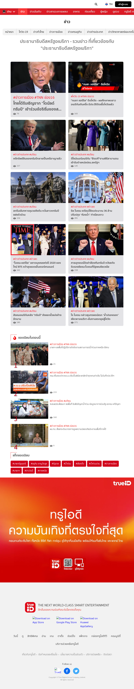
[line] (58, 671)
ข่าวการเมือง (56, 32)
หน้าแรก (9, 32)
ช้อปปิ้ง (71, 636)
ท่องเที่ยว (90, 11)
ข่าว (23, 11)
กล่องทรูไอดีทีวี (99, 636)
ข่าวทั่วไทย (38, 32)
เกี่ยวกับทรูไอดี (28, 654)
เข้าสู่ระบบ (123, 4)
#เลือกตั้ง (80, 463)
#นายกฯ (16, 470)
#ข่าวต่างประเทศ (21, 154)
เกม (52, 636)
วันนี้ (15, 636)
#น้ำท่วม (67, 463)
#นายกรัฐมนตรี (19, 463)
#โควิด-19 (76, 96)
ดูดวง (116, 11)
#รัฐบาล (55, 463)
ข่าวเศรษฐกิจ (75, 32)
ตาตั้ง (61, 636)
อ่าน (9, 12)
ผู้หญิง (104, 11)
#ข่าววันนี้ (29, 470)
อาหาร (76, 11)
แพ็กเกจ (83, 636)
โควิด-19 (23, 32)
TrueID (9, 4)
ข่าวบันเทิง (35, 11)
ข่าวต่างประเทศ (95, 32)
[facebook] (67, 671)
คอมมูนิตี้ (116, 636)
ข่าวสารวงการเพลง (57, 11)
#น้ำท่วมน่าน (94, 463)
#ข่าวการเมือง (23, 97)
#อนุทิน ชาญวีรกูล (39, 463)
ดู (23, 636)
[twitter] (76, 671)
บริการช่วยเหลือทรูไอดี (67, 644)
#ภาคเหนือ (42, 470)
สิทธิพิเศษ (32, 636)
